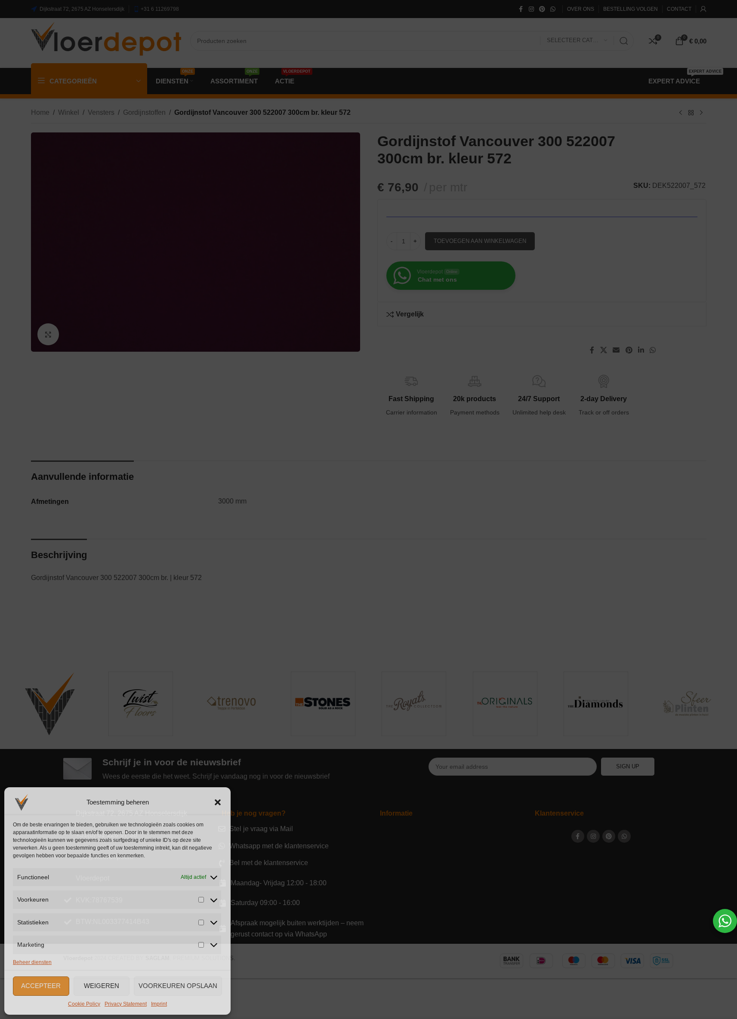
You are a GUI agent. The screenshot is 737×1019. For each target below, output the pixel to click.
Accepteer (41, 985)
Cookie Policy (84, 1004)
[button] (217, 802)
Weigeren (101, 985)
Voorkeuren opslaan (178, 985)
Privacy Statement (126, 1004)
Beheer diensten (32, 962)
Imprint (159, 1004)
